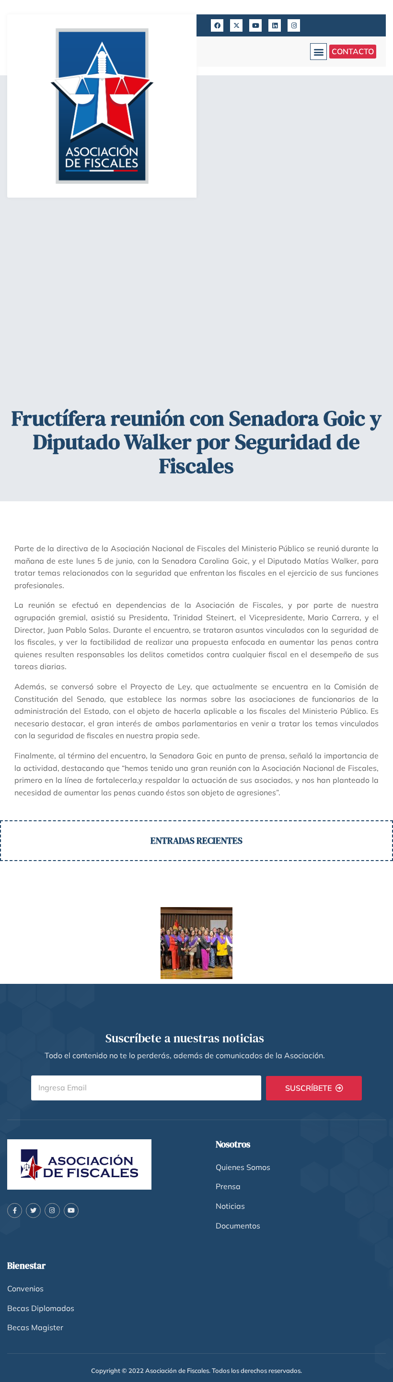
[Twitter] (33, 1210)
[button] (318, 51)
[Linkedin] (274, 25)
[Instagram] (294, 25)
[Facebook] (217, 25)
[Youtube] (255, 25)
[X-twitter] (236, 25)
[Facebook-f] (14, 1210)
